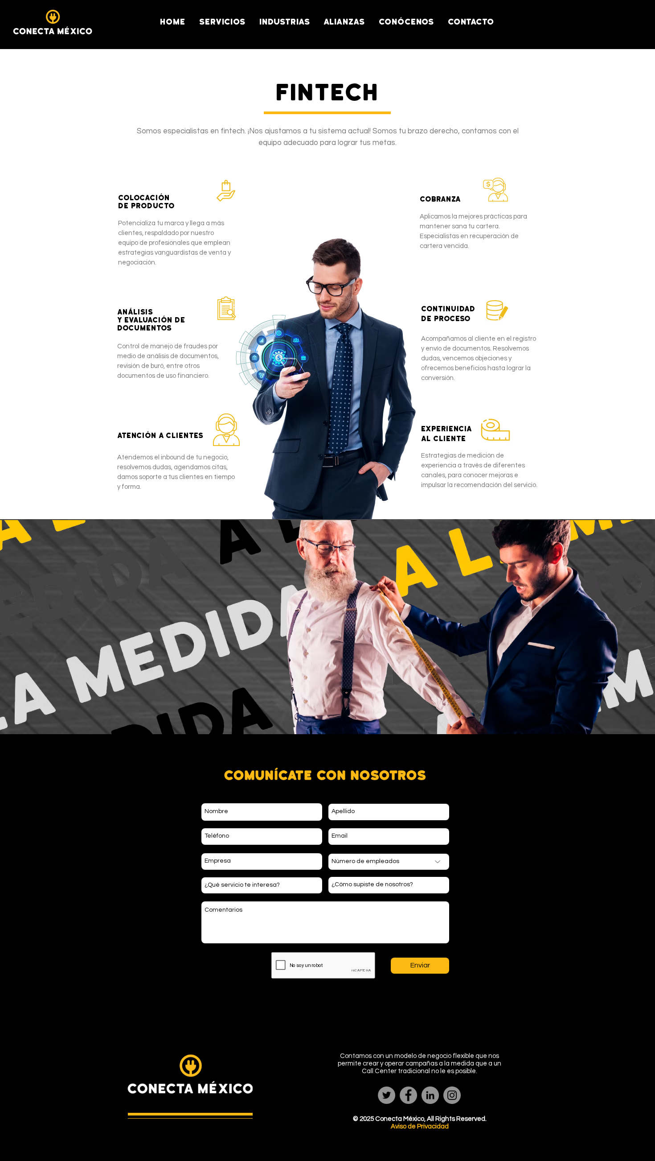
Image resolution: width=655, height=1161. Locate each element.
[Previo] (63, 629)
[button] (222, 22)
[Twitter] (386, 1095)
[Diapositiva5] (328, 715)
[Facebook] (408, 1095)
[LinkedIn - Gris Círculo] (430, 1095)
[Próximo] (591, 629)
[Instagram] (452, 1095)
